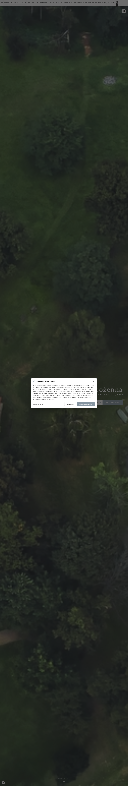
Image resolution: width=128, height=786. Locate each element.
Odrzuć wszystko (38, 404)
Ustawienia (70, 404)
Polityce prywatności (56, 389)
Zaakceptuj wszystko (85, 404)
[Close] (93, 381)
